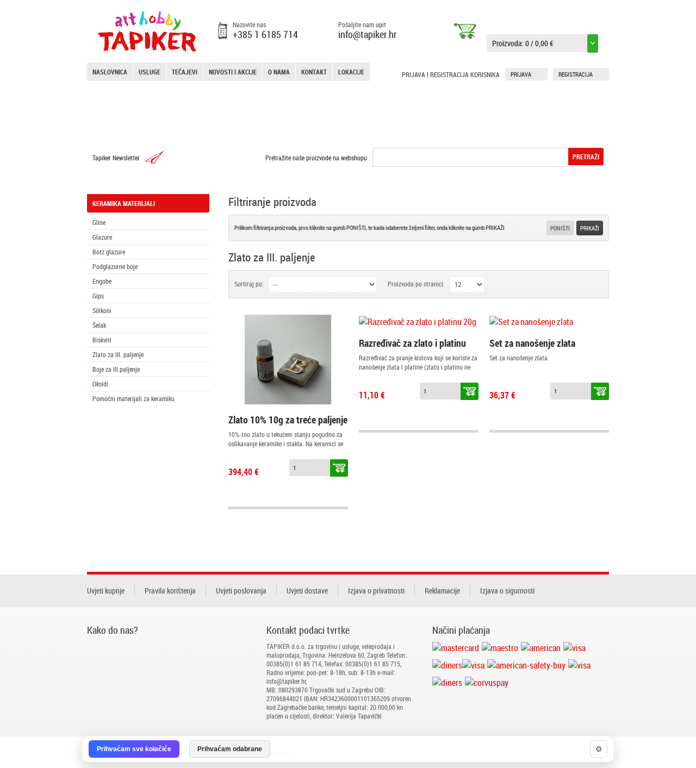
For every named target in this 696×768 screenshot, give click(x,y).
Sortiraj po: (249, 283)
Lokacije (351, 71)
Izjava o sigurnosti (507, 590)
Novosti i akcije (233, 71)
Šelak (99, 325)
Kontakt (314, 71)
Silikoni (101, 310)
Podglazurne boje (115, 266)
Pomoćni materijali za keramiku (133, 398)
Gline (98, 222)
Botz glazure (108, 251)
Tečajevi (184, 71)
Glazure (102, 237)
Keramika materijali (123, 203)
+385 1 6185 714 (265, 34)
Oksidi (100, 383)
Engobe (101, 281)
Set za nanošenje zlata (532, 342)
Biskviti (101, 339)
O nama (279, 71)
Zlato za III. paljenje (118, 354)
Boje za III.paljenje (116, 369)
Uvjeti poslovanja (241, 590)
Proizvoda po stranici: (416, 283)
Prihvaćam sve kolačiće (134, 749)
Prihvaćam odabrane (229, 749)
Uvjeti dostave (307, 590)
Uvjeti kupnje (106, 590)
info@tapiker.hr (367, 34)
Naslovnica (109, 71)
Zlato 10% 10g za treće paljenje (287, 419)
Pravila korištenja (170, 590)
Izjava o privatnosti (376, 590)
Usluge (149, 71)
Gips (98, 295)
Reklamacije (442, 590)
